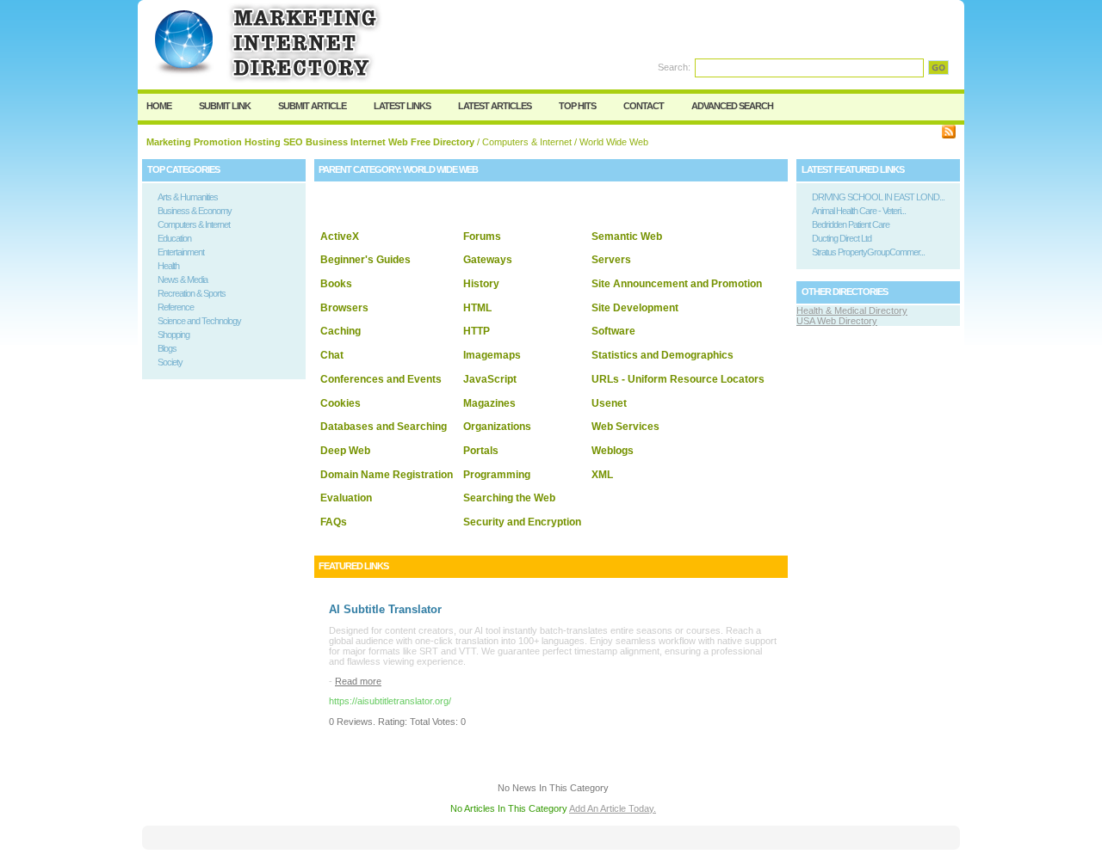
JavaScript (490, 379)
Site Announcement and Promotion (676, 284)
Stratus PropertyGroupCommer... (868, 252)
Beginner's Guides (365, 260)
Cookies (340, 403)
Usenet (609, 403)
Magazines (489, 403)
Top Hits (577, 106)
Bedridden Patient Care (850, 224)
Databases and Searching (383, 427)
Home (158, 106)
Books (336, 284)
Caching (340, 331)
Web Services (625, 427)
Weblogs (612, 451)
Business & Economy (195, 211)
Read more (358, 681)
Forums (482, 236)
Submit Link (225, 106)
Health (168, 266)
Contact (643, 106)
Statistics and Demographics (662, 355)
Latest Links (402, 106)
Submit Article (312, 106)
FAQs (333, 522)
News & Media (182, 279)
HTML (477, 308)
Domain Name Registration (386, 475)
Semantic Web (626, 236)
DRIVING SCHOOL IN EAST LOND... (878, 197)
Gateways (487, 260)
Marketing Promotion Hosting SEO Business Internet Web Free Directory (310, 142)
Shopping (173, 334)
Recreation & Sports (192, 293)
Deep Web (345, 451)
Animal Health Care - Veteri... (859, 211)
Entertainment (181, 252)
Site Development (634, 308)
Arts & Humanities (188, 197)
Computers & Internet (527, 142)
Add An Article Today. (612, 808)
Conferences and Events (381, 379)
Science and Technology (199, 321)
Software (613, 331)
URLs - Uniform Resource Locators (678, 379)
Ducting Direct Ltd (841, 238)
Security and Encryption (522, 522)
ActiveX (339, 236)
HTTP (476, 331)
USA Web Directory (836, 321)
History (481, 284)
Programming (496, 475)
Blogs (167, 348)
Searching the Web (509, 498)
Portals (480, 451)
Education (174, 238)
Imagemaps (492, 355)
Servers (611, 260)
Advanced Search (732, 106)
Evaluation (346, 498)
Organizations (497, 427)
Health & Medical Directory (851, 310)
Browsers (344, 308)
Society (170, 362)
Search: (674, 67)
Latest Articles (494, 106)
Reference (176, 307)
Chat (332, 355)
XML (602, 475)
